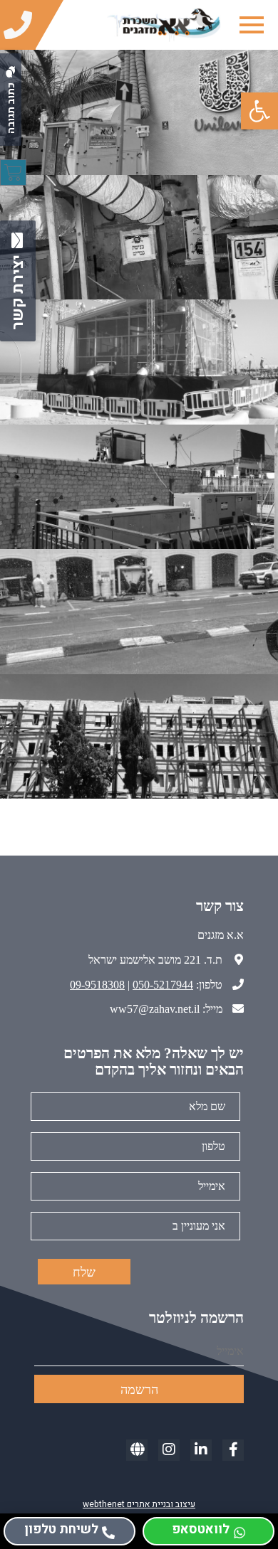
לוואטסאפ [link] (201, 1529)
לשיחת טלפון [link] (61, 1529)
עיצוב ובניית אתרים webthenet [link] (139, 1504)
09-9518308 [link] (97, 985)
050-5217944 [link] (163, 985)
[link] (259, 110)
